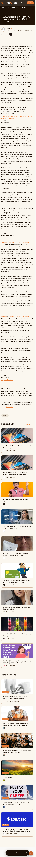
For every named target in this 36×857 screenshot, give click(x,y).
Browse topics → (29, 424)
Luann (8, 28)
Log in (23, 3)
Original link (9, 407)
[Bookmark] (21, 853)
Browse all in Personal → (27, 675)
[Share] (26, 853)
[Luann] (3, 29)
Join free (30, 3)
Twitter (18, 242)
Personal (8, 7)
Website (4, 242)
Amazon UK (22, 116)
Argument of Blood (7, 380)
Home (3, 7)
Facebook (11, 242)
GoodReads (5, 116)
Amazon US (14, 116)
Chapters (11, 118)
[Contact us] (31, 853)
